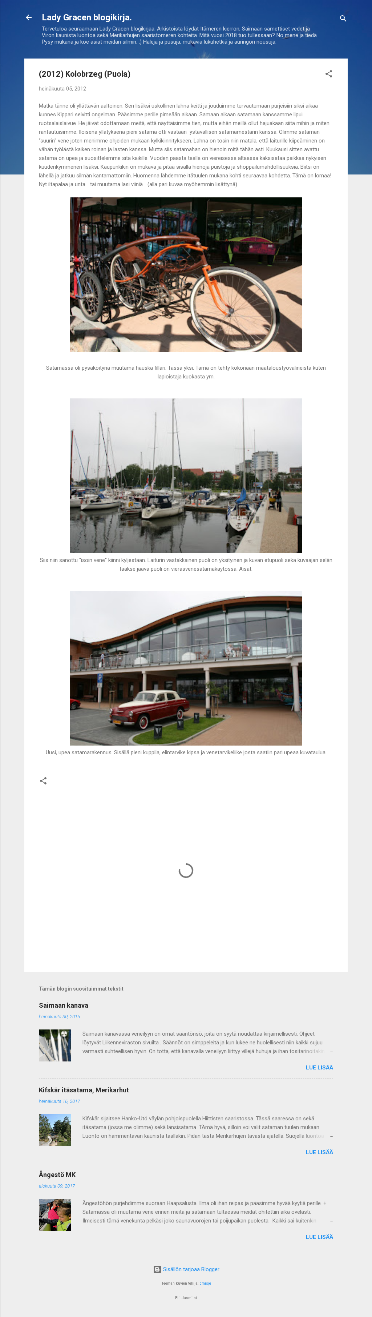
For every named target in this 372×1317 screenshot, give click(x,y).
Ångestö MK (57, 1175)
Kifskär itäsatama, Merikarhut (84, 1090)
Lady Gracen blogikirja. (87, 17)
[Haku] (343, 20)
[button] (328, 75)
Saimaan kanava (63, 1005)
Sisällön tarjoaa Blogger (190, 1269)
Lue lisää (319, 1067)
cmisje (205, 1283)
